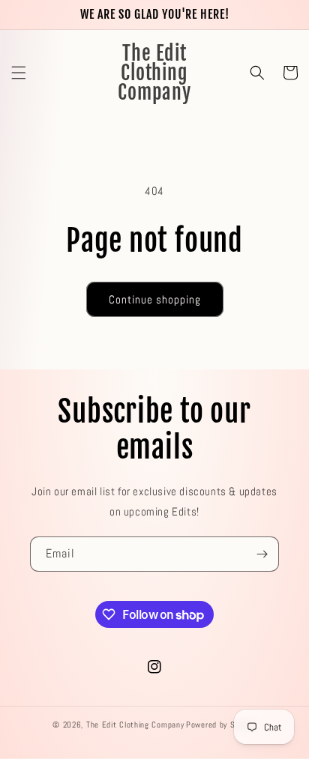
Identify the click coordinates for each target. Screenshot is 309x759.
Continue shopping (155, 299)
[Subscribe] (261, 554)
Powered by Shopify (221, 724)
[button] (18, 72)
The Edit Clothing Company (135, 724)
